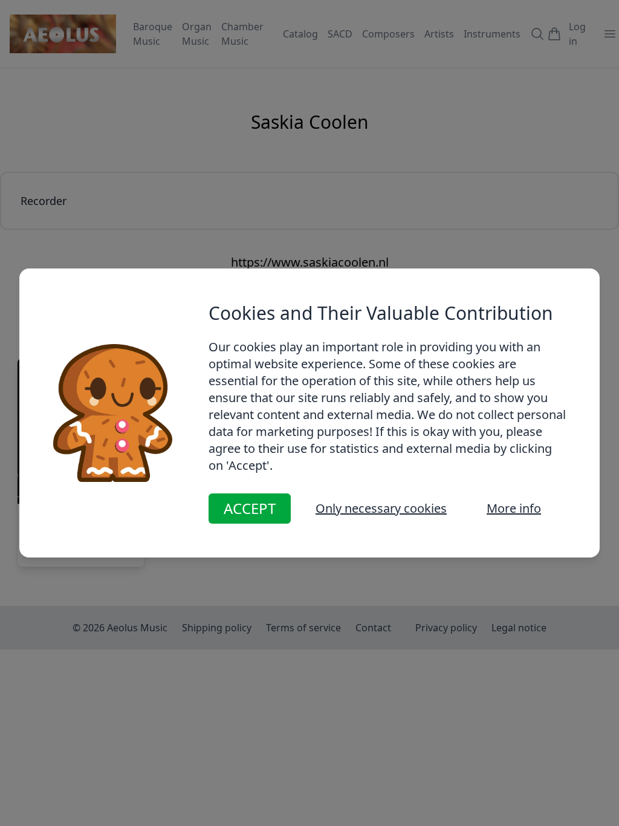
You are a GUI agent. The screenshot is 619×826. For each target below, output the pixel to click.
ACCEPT (250, 508)
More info (514, 508)
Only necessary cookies (381, 508)
